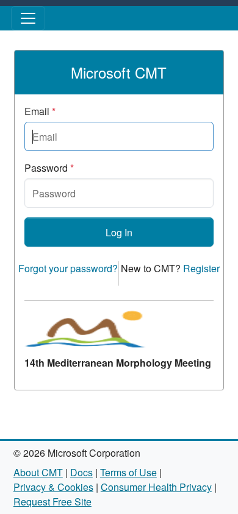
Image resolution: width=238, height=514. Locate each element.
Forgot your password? (68, 268)
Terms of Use (128, 472)
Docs (81, 472)
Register (201, 268)
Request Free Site (52, 502)
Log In (119, 232)
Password (49, 168)
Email (40, 111)
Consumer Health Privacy (156, 487)
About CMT (38, 472)
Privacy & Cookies (53, 487)
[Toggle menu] (28, 18)
